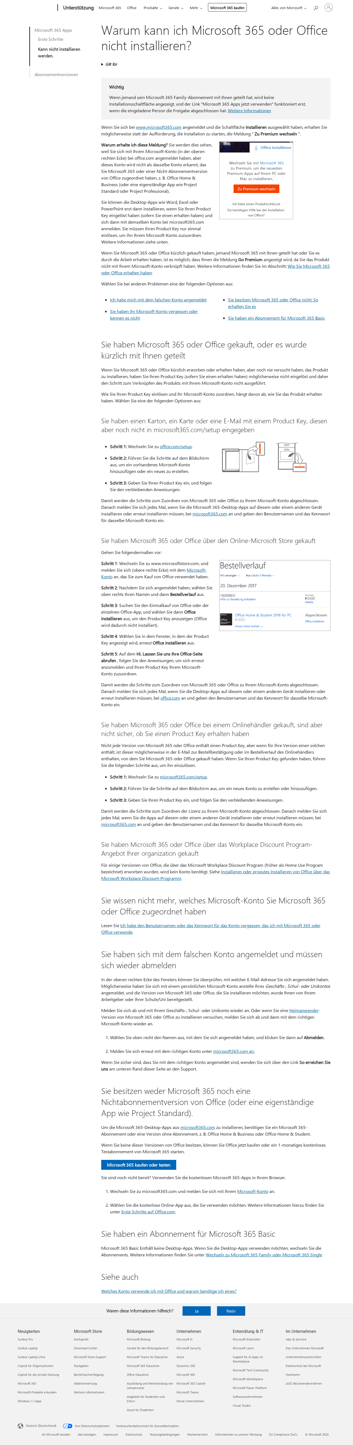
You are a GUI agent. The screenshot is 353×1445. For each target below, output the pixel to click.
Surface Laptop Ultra (31, 1357)
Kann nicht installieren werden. (59, 52)
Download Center (85, 1348)
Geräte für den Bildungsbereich (148, 1348)
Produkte (151, 7)
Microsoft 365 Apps (53, 30)
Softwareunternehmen (248, 1397)
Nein (231, 1311)
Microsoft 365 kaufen (227, 7)
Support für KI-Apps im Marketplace (248, 1359)
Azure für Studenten (140, 1410)
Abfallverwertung (85, 1383)
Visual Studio (241, 1405)
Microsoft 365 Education (143, 1366)
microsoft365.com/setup (183, 777)
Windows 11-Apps (30, 1401)
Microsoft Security (188, 1348)
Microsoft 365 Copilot (190, 1383)
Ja (197, 1311)
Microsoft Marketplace (248, 1379)
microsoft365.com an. (234, 1051)
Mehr (194, 7)
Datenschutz (133, 1434)
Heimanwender (304, 1010)
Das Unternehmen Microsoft (305, 1348)
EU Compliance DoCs (283, 1434)
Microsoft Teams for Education (147, 1357)
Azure (180, 1357)
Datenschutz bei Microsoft (303, 1366)
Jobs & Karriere (296, 1339)
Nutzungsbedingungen (165, 1434)
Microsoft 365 (110, 7)
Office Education (138, 1374)
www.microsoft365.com (158, 127)
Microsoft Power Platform (250, 1388)
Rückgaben (81, 1366)
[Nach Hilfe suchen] (315, 7)
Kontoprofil (81, 1339)
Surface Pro (25, 1339)
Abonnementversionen (56, 74)
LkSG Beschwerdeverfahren (304, 1383)
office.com (170, 698)
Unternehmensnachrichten (303, 1357)
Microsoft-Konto (252, 1191)
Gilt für (111, 64)
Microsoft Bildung (138, 1339)
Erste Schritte (50, 39)
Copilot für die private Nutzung (38, 1374)
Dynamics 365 (185, 1366)
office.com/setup (176, 446)
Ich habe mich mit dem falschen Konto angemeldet (158, 300)
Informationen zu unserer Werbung (238, 1434)
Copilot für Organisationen (35, 1366)
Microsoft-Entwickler (246, 1339)
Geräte (174, 7)
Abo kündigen (87, 1434)
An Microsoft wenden (56, 1434)
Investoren (293, 1374)
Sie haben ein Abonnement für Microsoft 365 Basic (276, 318)
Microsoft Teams (187, 1392)
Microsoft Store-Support (90, 1357)
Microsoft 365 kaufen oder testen (138, 1165)
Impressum (110, 1434)
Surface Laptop (28, 1348)
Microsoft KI (184, 1339)
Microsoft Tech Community (251, 1370)
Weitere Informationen (249, 110)
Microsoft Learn (243, 1348)
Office (132, 7)
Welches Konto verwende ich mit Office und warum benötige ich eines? (169, 1291)
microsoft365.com (209, 514)
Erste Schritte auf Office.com (148, 1211)
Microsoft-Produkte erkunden (37, 1392)
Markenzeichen (197, 1434)
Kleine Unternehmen (190, 1401)
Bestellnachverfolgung (88, 1374)
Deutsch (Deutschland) (41, 1425)
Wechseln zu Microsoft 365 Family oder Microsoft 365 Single (264, 1254)
